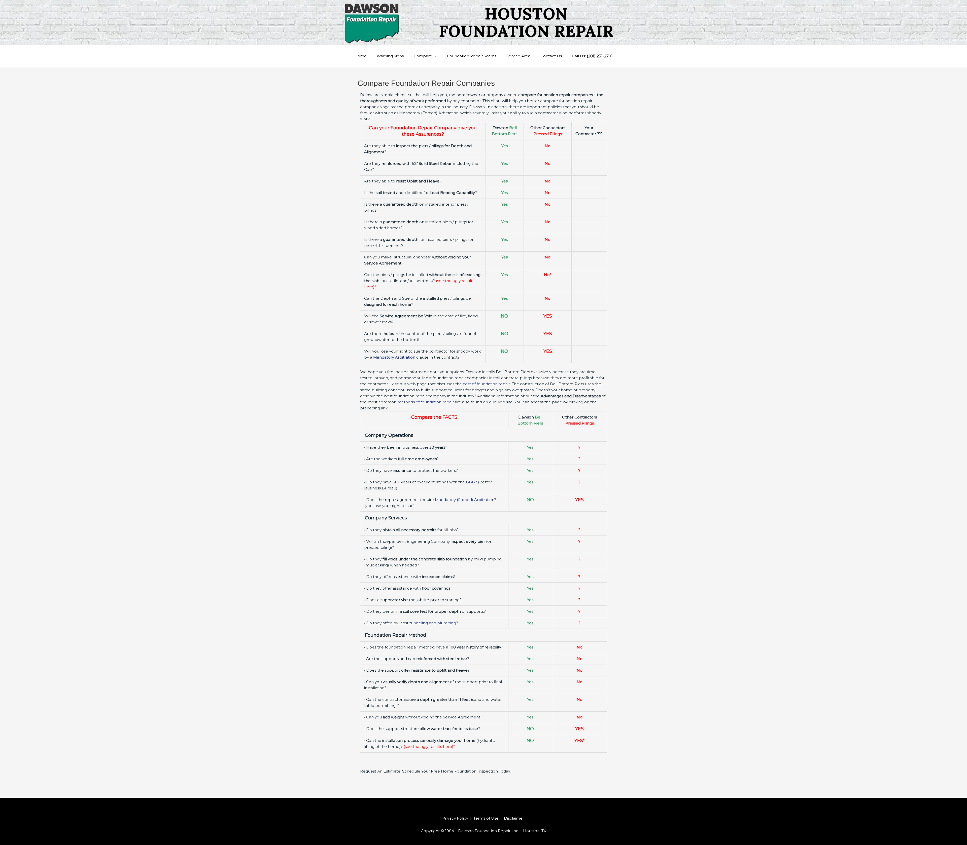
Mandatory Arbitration (394, 357)
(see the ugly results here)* (429, 746)
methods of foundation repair (425, 402)
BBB (470, 482)
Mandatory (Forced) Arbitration (464, 499)
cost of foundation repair (486, 383)
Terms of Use (486, 818)
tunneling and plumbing (432, 623)
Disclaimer (514, 818)
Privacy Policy (455, 818)
